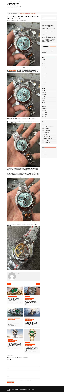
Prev (9, 283)
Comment (9, 359)
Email (8, 372)
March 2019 (44, 116)
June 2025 (43, 86)
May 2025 (43, 88)
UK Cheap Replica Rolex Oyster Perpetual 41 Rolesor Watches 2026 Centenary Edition (31, 323)
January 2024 (44, 110)
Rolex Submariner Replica (46, 142)
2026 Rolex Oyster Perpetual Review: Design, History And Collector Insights (13, 299)
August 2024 (44, 96)
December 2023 (44, 112)
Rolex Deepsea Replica (45, 134)
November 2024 (44, 94)
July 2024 (43, 98)
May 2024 (43, 102)
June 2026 (43, 61)
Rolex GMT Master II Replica (46, 136)
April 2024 (43, 104)
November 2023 (44, 114)
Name (8, 368)
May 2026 (43, 63)
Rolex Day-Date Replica (46, 130)
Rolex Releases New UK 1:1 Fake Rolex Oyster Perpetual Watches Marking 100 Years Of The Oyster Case (48, 40)
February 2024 (44, 108)
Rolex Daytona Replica (45, 132)
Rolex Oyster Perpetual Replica (29, 298)
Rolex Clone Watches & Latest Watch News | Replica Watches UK (13, 3)
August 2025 (44, 82)
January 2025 (44, 92)
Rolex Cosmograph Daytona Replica (47, 126)
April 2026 (43, 65)
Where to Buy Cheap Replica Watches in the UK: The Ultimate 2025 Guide (48, 51)
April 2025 (43, 90)
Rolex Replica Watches (23, 20)
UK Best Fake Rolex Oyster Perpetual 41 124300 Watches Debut (31, 302)
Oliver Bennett (11, 302)
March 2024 (44, 106)
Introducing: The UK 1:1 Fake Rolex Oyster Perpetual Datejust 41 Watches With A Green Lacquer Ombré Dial (49, 33)
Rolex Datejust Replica (45, 128)
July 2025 (43, 84)
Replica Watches (28, 342)
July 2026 (43, 59)
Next (37, 283)
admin (9, 20)
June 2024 (43, 100)
